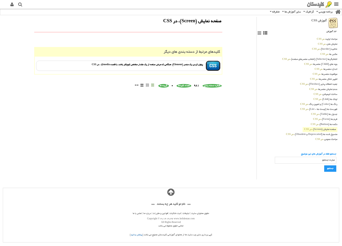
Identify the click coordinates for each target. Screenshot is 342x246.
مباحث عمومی (326, 139)
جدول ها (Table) (324, 114)
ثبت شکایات (175, 213)
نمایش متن (327, 44)
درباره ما (147, 213)
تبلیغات (186, 213)
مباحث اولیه (327, 39)
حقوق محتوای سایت (200, 213)
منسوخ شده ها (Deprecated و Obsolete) (311, 134)
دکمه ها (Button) (324, 124)
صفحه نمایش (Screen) (320, 129)
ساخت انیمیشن (325, 94)
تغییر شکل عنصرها (323, 79)
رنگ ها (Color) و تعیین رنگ (318, 104)
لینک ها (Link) (325, 99)
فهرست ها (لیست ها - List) (318, 109)
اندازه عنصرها (326, 69)
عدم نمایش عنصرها (323, 89)
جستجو (330, 168)
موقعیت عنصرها (325, 74)
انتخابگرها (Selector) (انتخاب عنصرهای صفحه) (309, 59)
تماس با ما (137, 213)
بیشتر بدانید (136, 235)
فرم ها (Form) (325, 119)
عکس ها (328, 54)
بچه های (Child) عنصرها (320, 64)
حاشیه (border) (324, 49)
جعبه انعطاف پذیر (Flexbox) (318, 84)
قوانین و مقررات (160, 213)
